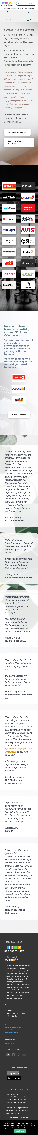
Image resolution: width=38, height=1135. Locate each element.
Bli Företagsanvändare (17, 132)
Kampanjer (28, 16)
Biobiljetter (28, 12)
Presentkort (9, 16)
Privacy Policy (8, 1030)
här (9, 45)
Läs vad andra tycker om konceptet (18, 142)
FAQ (5, 1024)
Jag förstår (20, 1131)
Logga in (29, 20)
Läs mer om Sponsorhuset (12, 1027)
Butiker (9, 12)
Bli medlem (9, 20)
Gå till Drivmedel (19, 414)
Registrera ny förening (11, 1032)
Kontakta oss (8, 1022)
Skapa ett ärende (9, 1043)
